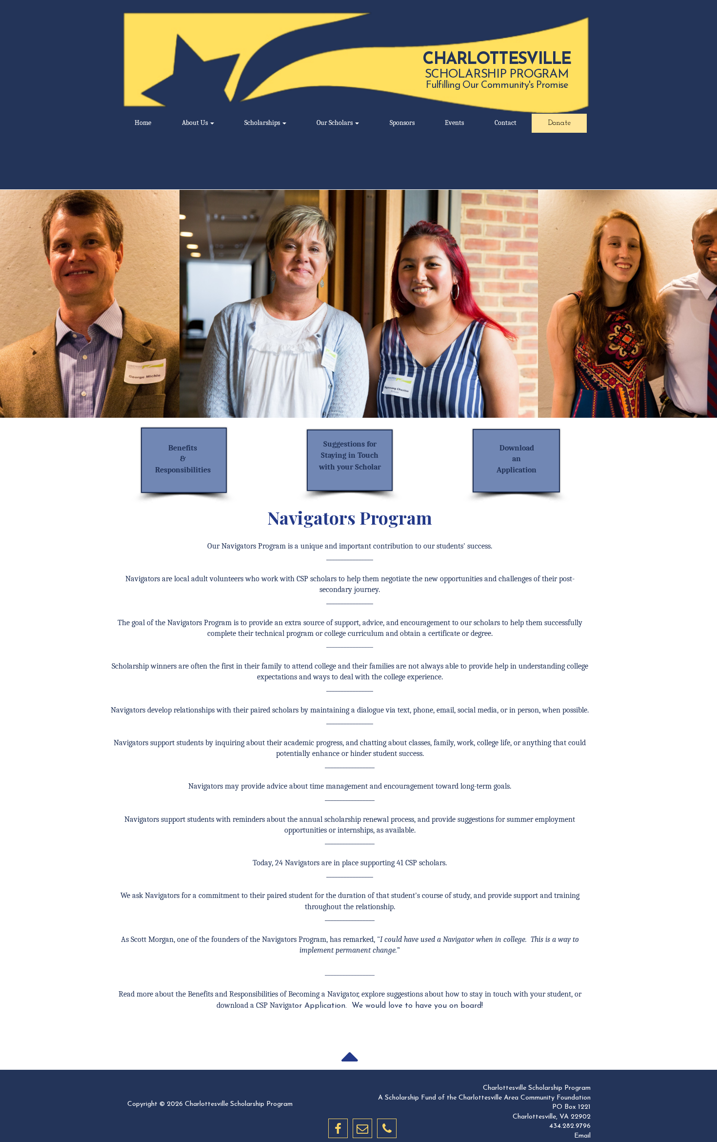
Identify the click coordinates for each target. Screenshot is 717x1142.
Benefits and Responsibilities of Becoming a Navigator (273, 994)
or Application (300, 1006)
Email (582, 1136)
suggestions (405, 994)
